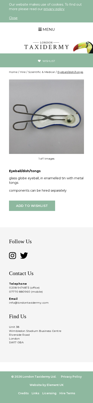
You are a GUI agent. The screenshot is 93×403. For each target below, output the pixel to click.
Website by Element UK (47, 385)
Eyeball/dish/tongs (70, 72)
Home (13, 72)
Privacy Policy (71, 376)
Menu (48, 29)
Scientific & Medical (41, 72)
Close (13, 18)
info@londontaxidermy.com (29, 302)
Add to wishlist (32, 206)
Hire (23, 72)
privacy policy (54, 9)
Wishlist (48, 61)
